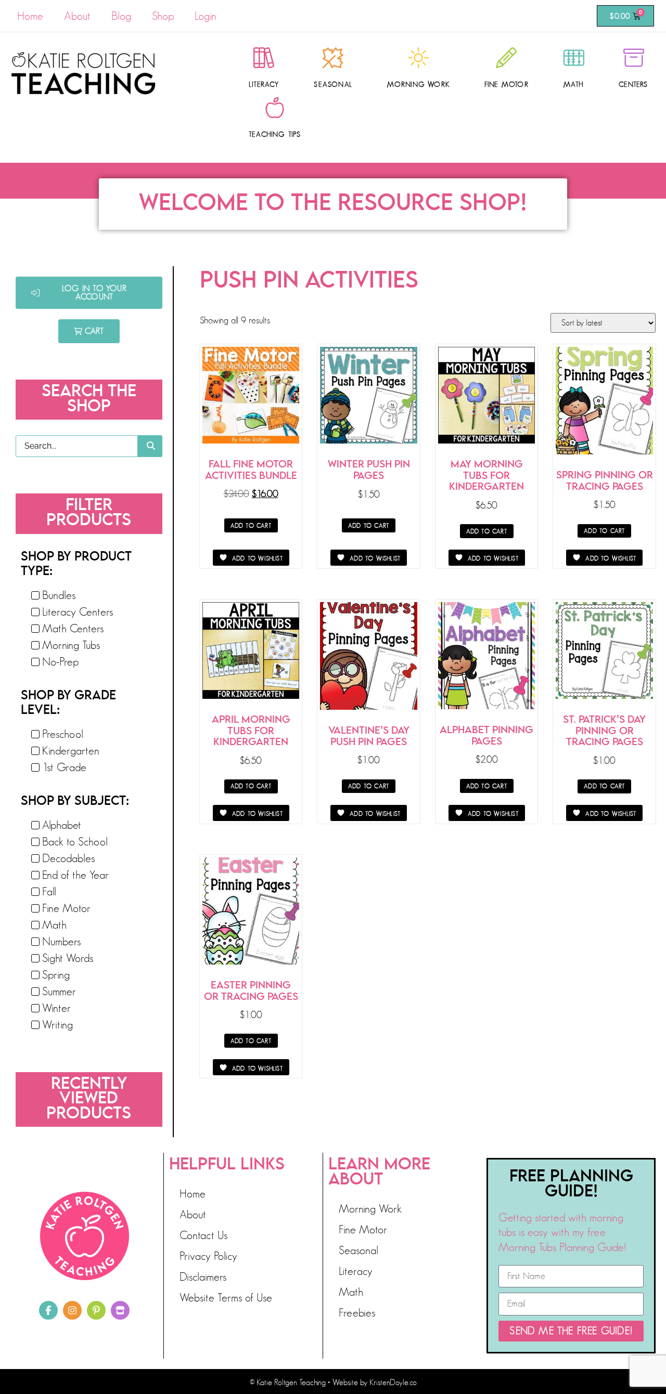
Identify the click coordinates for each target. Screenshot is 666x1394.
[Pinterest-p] (96, 1310)
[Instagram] (72, 1310)
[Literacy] (263, 57)
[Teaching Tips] (274, 107)
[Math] (573, 57)
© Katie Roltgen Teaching (288, 1382)
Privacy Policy (208, 1255)
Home (30, 15)
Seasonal (333, 84)
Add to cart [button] (251, 525)
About (77, 15)
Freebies (357, 1312)
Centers (633, 84)
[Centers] (633, 57)
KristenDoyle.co (393, 1382)
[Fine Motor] (506, 57)
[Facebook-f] (48, 1310)
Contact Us (203, 1235)
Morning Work (418, 84)
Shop (163, 15)
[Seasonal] (333, 57)
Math (573, 84)
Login (205, 15)
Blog (121, 15)
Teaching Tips (275, 134)
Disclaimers (203, 1276)
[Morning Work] (418, 57)
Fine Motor (506, 84)
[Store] (120, 1310)
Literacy (264, 84)
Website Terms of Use (226, 1297)
